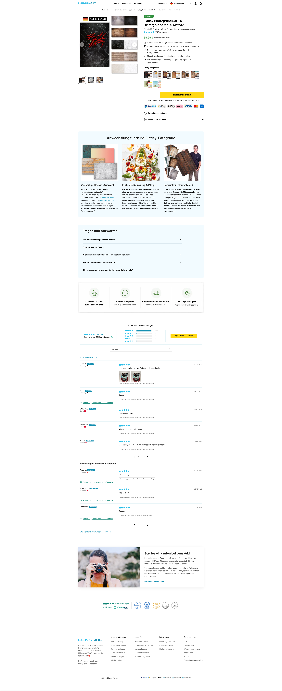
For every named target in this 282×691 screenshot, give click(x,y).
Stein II (176, 75)
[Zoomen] (133, 19)
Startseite (105, 10)
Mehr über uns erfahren (154, 581)
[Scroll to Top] (277, 679)
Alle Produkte (116, 660)
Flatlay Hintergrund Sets (123, 10)
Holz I (185, 75)
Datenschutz (189, 645)
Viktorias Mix (157, 75)
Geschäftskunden (142, 653)
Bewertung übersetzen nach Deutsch (98, 403)
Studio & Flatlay (117, 641)
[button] (149, 32)
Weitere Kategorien (118, 656)
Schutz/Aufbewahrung (120, 645)
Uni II (157, 84)
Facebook (93, 664)
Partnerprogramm (142, 656)
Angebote (138, 3)
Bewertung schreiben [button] (184, 336)
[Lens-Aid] (87, 3)
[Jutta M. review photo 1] (124, 376)
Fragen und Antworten (144, 645)
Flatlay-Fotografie (166, 649)
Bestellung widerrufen (193, 660)
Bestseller (126, 3)
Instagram (82, 664)
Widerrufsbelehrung (192, 649)
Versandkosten (141, 649)
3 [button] (141, 457)
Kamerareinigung (118, 649)
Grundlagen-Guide (167, 641)
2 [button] (138, 457)
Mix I (148, 75)
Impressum (188, 653)
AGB (185, 641)
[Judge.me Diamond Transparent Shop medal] (137, 605)
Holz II (195, 75)
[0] (200, 3)
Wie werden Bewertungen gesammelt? (95, 532)
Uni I (148, 84)
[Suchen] (190, 3)
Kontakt (187, 656)
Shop (114, 3)
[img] (124, 365)
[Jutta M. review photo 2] (136, 376)
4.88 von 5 (100, 334)
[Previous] (82, 44)
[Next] (134, 44)
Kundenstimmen (141, 641)
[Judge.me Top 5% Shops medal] (165, 605)
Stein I (166, 75)
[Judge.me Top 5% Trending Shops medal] (174, 605)
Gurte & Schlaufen (118, 653)
